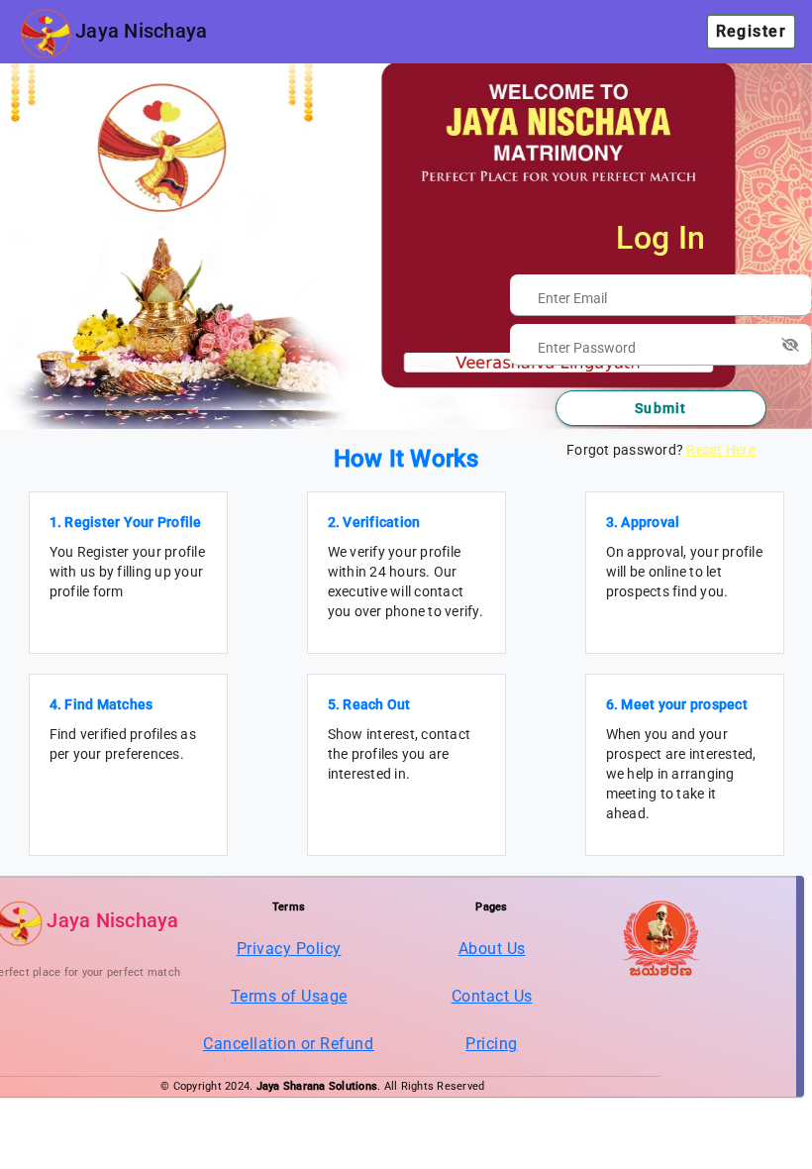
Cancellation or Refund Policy (313, 1043)
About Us (492, 948)
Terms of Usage (289, 996)
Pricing (491, 1043)
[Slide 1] (406, 401)
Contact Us (492, 996)
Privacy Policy (289, 948)
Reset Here (721, 450)
